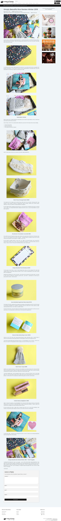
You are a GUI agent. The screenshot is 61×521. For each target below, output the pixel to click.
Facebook (43, 511)
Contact (37, 3)
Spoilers (27, 3)
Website (6, 494)
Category (13, 11)
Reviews (17, 511)
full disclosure (50, 9)
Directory (16, 3)
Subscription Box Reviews (9, 5)
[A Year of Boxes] (9, 519)
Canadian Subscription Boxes (9, 12)
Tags (4, 12)
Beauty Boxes (4, 514)
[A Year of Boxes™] (7, 2)
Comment (6, 476)
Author (32, 12)
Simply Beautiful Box (17, 12)
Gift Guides (30, 3)
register (58, 3)
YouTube (43, 514)
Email (6, 490)
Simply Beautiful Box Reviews (25, 12)
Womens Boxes (4, 511)
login (55, 3)
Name (6, 485)
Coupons (23, 3)
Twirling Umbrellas (55, 519)
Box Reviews (19, 3)
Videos (34, 3)
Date (4, 11)
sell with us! (58, 1)
